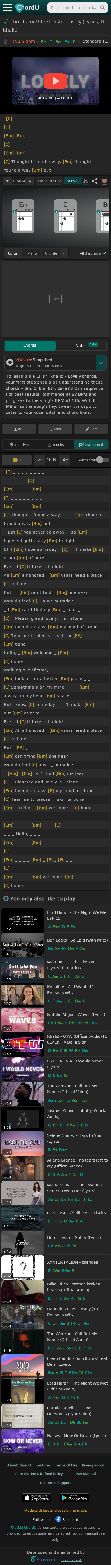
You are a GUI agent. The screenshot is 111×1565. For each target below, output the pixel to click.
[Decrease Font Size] (39, 460)
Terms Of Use (66, 1465)
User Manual (85, 1474)
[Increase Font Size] (64, 460)
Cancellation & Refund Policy (39, 1474)
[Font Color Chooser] (17, 460)
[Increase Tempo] (29, 181)
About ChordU (19, 1465)
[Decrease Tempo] (7, 181)
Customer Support (55, 1482)
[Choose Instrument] (64, 253)
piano (32, 253)
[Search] (102, 7)
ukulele (51, 253)
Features (43, 1465)
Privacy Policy (93, 1465)
